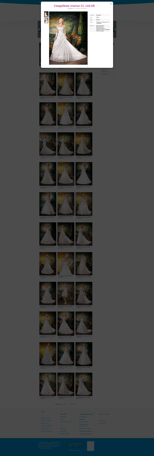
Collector (70, 8)
